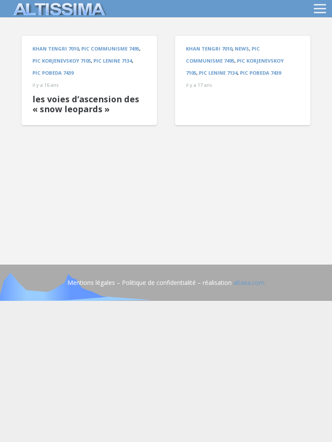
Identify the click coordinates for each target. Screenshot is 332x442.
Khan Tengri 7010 (55, 48)
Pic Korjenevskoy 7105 (61, 60)
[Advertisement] (166, 185)
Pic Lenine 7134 (112, 60)
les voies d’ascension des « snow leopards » (85, 104)
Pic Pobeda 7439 (52, 72)
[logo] (58, 8)
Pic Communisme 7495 (110, 48)
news (242, 48)
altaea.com (249, 282)
